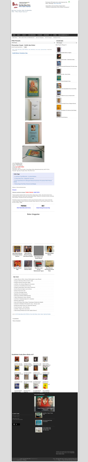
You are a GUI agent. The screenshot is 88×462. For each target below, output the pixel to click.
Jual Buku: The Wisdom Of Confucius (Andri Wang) (66, 110)
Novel (37, 49)
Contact (24, 34)
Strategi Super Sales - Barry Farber (63, 74)
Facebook (40, 34)
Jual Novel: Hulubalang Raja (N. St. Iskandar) (24, 298)
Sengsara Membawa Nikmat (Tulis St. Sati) (23, 280)
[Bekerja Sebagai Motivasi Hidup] (28, 263)
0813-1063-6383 (57, 3)
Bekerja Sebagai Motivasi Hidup (28, 268)
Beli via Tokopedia (40, 37)
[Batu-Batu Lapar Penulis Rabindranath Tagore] (39, 263)
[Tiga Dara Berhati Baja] (17, 263)
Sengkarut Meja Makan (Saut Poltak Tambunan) (24, 287)
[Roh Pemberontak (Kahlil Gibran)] (39, 251)
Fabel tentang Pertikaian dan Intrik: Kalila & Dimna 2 (25, 310)
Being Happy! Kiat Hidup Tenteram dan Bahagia (25, 183)
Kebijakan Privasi (56, 37)
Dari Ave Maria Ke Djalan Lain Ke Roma (23, 289)
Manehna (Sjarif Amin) (19, 300)
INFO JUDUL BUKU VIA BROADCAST (26, 37)
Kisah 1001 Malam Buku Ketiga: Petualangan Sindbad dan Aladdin (28, 302)
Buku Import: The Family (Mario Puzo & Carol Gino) (66, 88)
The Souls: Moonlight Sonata (20, 292)
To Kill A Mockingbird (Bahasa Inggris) (63, 52)
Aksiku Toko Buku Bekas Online (25, 458)
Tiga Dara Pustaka (44, 49)
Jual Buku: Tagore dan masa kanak (22, 308)
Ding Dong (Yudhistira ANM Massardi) (22, 295)
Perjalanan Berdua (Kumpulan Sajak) (22, 282)
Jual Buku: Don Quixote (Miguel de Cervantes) (24, 284)
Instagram (46, 34)
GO (25, 47)
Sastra (39, 49)
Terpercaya (66, 458)
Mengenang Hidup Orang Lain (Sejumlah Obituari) (25, 305)
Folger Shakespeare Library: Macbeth (22, 297)
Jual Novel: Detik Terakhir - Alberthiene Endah (65, 59)
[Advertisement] (45, 23)
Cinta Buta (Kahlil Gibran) (49, 254)
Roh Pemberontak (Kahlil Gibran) (39, 257)
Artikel (55, 34)
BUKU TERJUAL (25, 49)
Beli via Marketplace (63, 34)
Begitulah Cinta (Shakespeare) (21, 294)
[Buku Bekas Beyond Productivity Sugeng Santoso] (17, 249)
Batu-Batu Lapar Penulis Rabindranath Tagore (39, 269)
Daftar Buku (14, 37)
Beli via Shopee (48, 37)
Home (14, 34)
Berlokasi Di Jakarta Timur (72, 458)
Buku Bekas (20, 49)
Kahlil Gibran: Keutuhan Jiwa (20, 53)
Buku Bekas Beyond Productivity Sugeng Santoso (17, 255)
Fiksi (29, 49)
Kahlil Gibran (33, 49)
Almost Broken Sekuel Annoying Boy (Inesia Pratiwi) (28, 255)
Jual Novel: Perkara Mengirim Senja (63, 81)
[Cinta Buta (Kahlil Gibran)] (49, 249)
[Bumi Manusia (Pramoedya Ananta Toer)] (49, 263)
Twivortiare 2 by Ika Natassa (62, 117)
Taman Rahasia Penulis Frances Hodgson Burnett (66, 103)
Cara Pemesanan (32, 34)
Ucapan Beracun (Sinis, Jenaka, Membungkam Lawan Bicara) (27, 279)
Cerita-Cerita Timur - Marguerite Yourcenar (24, 178)
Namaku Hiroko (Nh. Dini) (19, 290)
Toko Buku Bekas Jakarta (60, 458)
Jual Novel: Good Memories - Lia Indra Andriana (25, 176)
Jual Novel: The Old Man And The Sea (22, 285)
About (18, 34)
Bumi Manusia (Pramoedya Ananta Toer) (49, 269)
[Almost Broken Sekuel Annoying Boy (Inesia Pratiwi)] (28, 249)
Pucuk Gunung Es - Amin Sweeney (21, 307)
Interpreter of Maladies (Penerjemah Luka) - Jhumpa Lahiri (27, 303)
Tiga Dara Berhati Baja (17, 268)
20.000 (16, 49)
